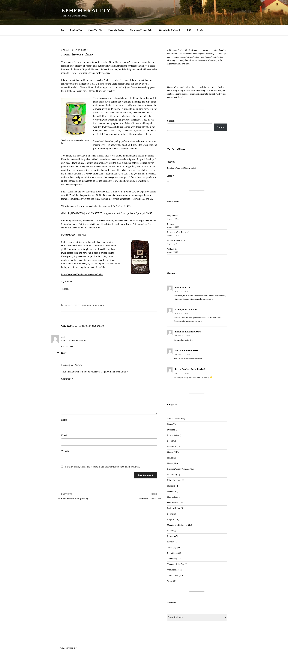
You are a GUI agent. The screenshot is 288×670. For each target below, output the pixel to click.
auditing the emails (109, 148)
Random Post (76, 30)
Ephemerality (86, 10)
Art (168, 181)
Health (170, 458)
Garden (170, 452)
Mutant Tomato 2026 (176, 241)
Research (171, 536)
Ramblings (171, 531)
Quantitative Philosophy (170, 30)
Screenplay (172, 547)
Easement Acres (193, 331)
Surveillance (172, 553)
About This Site (95, 30)
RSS (189, 30)
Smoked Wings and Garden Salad (181, 168)
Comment (67, 379)
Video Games (172, 575)
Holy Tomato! (173, 215)
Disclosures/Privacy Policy (141, 30)
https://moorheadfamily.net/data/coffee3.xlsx (82, 274)
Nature (170, 491)
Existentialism (173, 435)
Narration (171, 486)
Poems (170, 514)
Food (169, 441)
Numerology (172, 497)
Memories (171, 474)
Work (101, 305)
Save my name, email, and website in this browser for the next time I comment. (102, 466)
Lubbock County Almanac (178, 469)
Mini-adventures (174, 480)
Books (169, 424)
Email (64, 435)
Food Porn (171, 446)
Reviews (170, 542)
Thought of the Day (175, 564)
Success (170, 224)
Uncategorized (173, 570)
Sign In (200, 30)
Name (64, 419)
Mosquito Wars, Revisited (178, 232)
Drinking (171, 430)
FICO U (189, 287)
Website (65, 451)
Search (170, 120)
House (169, 463)
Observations (172, 503)
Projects (170, 519)
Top (62, 30)
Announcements (174, 418)
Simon (84, 50)
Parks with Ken (173, 508)
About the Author (116, 30)
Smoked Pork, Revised (193, 369)
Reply (63, 353)
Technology (172, 559)
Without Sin (172, 249)
